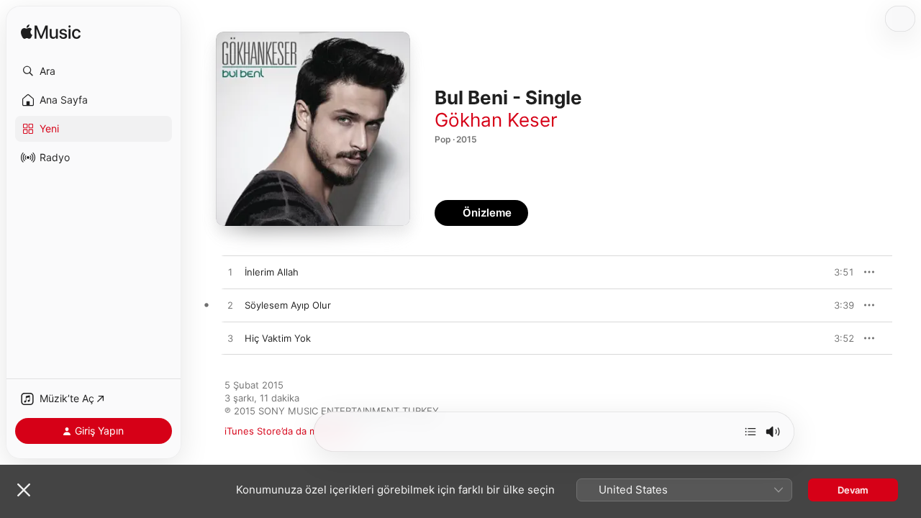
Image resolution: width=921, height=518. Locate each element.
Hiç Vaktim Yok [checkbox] (278, 338)
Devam (853, 490)
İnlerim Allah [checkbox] (272, 272)
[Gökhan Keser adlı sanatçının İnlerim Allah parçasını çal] (230, 272)
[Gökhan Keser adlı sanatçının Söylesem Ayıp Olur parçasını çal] (230, 305)
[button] (93, 71)
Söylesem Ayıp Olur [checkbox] (288, 305)
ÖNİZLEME (835, 272)
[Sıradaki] (750, 432)
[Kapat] (23, 489)
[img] (51, 32)
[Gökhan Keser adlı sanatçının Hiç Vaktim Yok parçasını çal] (230, 338)
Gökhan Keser (496, 120)
